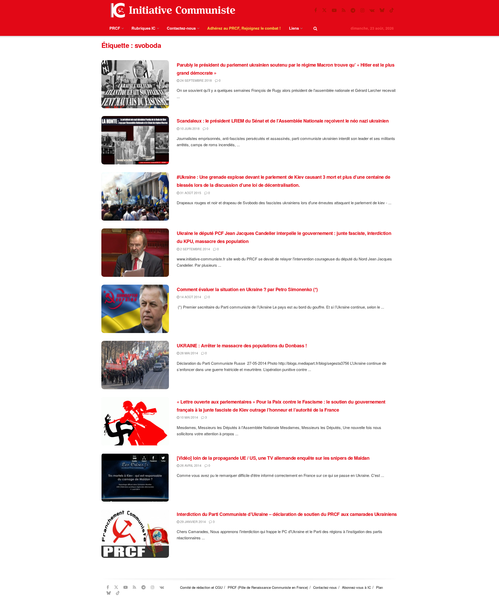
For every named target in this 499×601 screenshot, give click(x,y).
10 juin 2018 (189, 128)
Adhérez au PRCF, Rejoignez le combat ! (244, 28)
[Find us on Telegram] (353, 10)
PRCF (114, 28)
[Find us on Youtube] (334, 10)
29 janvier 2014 (192, 521)
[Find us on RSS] (343, 10)
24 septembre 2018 (195, 80)
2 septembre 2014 (194, 249)
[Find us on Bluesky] (382, 10)
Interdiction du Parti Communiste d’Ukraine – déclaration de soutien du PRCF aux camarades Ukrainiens (287, 514)
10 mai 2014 (188, 417)
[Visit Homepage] (171, 10)
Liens (294, 28)
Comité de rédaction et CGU (201, 587)
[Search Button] (315, 28)
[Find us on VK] (372, 10)
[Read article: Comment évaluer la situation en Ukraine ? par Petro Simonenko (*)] (135, 309)
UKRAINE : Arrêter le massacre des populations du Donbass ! (242, 345)
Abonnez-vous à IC (356, 587)
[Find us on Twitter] (324, 10)
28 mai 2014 (188, 353)
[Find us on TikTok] (392, 10)
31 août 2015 (190, 192)
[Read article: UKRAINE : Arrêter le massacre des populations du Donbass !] (135, 365)
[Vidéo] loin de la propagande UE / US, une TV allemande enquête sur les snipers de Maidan (273, 458)
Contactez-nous (181, 28)
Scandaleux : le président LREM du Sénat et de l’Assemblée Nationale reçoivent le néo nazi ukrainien (283, 120)
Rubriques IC (143, 28)
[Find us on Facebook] (315, 10)
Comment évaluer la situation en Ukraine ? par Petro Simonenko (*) (247, 289)
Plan (379, 587)
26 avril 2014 (190, 465)
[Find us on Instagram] (362, 10)
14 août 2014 (190, 297)
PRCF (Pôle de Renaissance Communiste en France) (268, 587)
